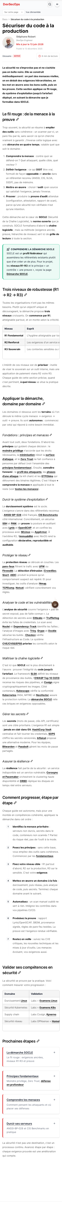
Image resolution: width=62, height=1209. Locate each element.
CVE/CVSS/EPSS (12, 643)
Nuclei (6, 626)
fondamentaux (44, 856)
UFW (42, 566)
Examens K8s (48, 1007)
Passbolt (23, 746)
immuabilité (26, 536)
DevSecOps (11, 4)
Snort (5, 574)
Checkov (30, 635)
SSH (4, 523)
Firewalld (7, 570)
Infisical (41, 738)
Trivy (33, 630)
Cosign (48, 682)
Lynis (12, 527)
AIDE (13, 574)
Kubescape (22, 690)
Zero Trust (26, 459)
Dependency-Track (25, 626)
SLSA (34, 673)
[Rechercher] (49, 4)
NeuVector (42, 695)
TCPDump (8, 587)
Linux (24, 1000)
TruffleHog (52, 617)
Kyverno (51, 1014)
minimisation (27, 454)
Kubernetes (9, 695)
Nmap (42, 583)
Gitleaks (37, 617)
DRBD (23, 781)
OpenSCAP (24, 527)
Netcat (19, 587)
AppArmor (41, 531)
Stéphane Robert (26, 36)
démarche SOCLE (41, 699)
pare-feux (8, 566)
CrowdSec (50, 570)
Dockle (52, 630)
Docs (4, 19)
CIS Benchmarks (48, 514)
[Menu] (57, 4)
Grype (41, 630)
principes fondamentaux (16, 467)
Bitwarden (8, 746)
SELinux (25, 531)
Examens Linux (48, 1000)
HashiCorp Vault (41, 729)
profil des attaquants (29, 471)
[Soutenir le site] (55, 604)
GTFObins (47, 476)
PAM (13, 523)
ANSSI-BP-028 (12, 514)
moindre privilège (12, 450)
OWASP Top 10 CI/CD (47, 677)
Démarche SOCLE (17, 273)
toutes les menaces (26, 488)
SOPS (51, 733)
